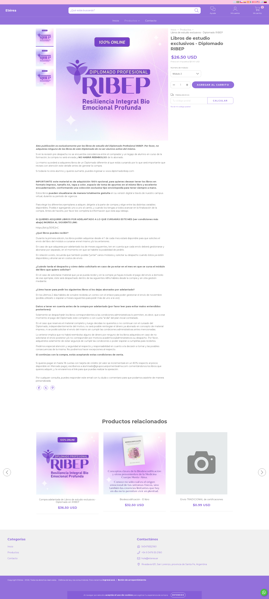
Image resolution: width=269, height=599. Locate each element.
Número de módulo (179, 67)
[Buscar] (196, 10)
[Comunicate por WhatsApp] (263, 592)
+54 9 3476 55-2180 (152, 552)
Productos (131, 20)
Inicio (115, 20)
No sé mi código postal (181, 106)
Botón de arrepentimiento (132, 580)
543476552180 (149, 546)
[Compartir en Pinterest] (52, 389)
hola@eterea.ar (150, 558)
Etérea (10, 10)
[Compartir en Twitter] (46, 389)
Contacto (151, 20)
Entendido (178, 595)
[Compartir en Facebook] (39, 389)
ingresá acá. (108, 580)
